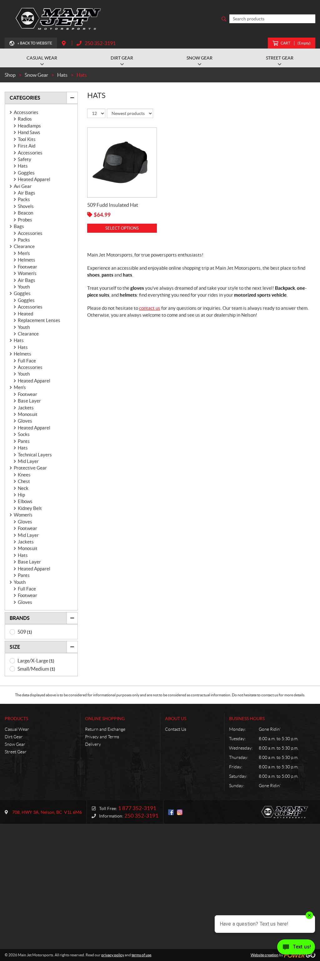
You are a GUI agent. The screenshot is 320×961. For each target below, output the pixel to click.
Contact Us (175, 729)
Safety (24, 159)
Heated (25, 313)
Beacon (25, 213)
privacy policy (112, 955)
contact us (149, 308)
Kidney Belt (30, 508)
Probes (25, 219)
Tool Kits (27, 139)
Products (16, 718)
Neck (23, 488)
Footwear (27, 266)
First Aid (26, 145)
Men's (24, 253)
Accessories (26, 112)
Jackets (26, 407)
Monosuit (28, 414)
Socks (24, 434)
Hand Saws (29, 132)
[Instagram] (179, 812)
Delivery (93, 744)
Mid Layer (28, 461)
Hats (23, 166)
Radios (25, 119)
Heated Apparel (34, 179)
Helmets (26, 259)
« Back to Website (35, 43)
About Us (175, 718)
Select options (122, 228)
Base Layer (29, 400)
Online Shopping (105, 718)
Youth (24, 286)
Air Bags (26, 192)
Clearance (24, 246)
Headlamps (29, 125)
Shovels (26, 206)
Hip (21, 494)
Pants (24, 441)
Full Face (27, 360)
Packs (24, 199)
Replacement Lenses (39, 320)
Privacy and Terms (102, 736)
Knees (24, 474)
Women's (27, 273)
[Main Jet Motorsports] (59, 18)
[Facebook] (171, 812)
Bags (19, 226)
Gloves (25, 420)
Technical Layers (35, 454)
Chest (24, 481)
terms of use (141, 955)
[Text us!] (296, 948)
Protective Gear (30, 467)
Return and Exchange (105, 729)
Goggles (26, 172)
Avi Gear (23, 186)
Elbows (25, 501)
